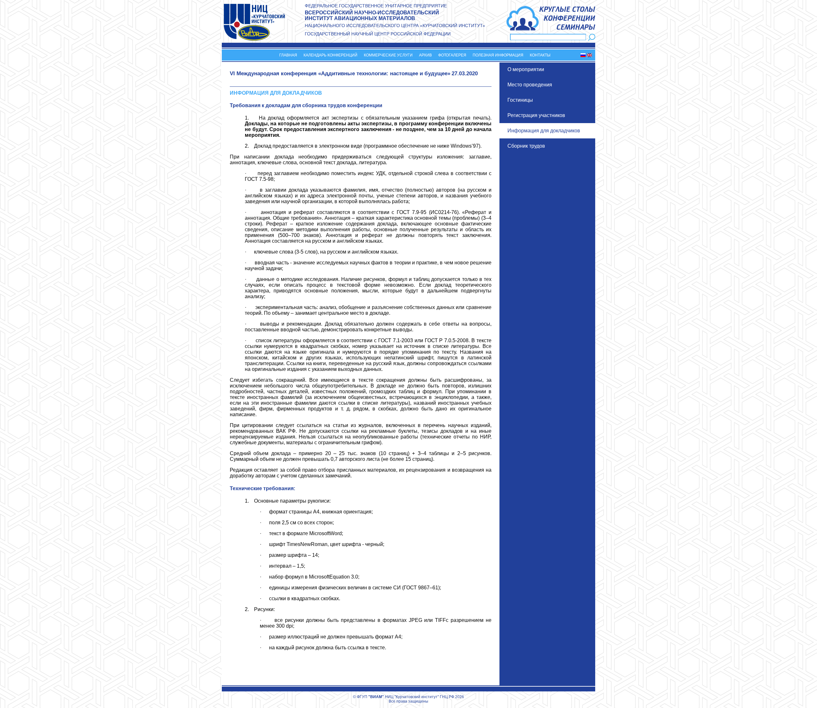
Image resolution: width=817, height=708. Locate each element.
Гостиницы (520, 100)
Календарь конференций (330, 55)
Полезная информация (498, 55)
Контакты (540, 55)
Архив (425, 55)
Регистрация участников (536, 115)
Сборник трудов (526, 146)
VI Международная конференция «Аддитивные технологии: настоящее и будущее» (340, 73)
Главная (288, 55)
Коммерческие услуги (388, 55)
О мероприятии (525, 69)
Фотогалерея (452, 55)
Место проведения (529, 84)
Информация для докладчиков (543, 130)
